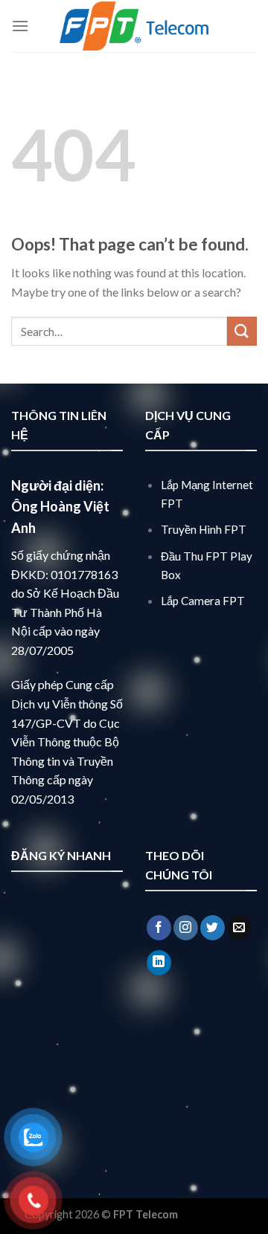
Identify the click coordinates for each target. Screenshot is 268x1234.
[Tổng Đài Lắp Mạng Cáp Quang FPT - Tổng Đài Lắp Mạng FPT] (134, 26)
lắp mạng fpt (211, 1214)
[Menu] (20, 25)
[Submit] (242, 331)
